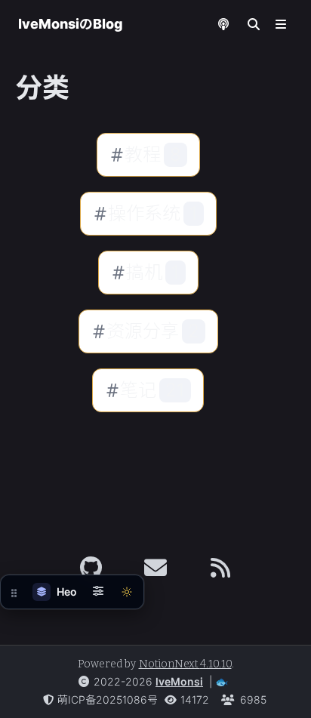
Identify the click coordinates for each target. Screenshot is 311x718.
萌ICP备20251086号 (107, 699)
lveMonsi (179, 681)
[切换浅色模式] (126, 592)
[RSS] (220, 567)
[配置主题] (98, 592)
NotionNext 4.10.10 (185, 664)
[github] (91, 567)
